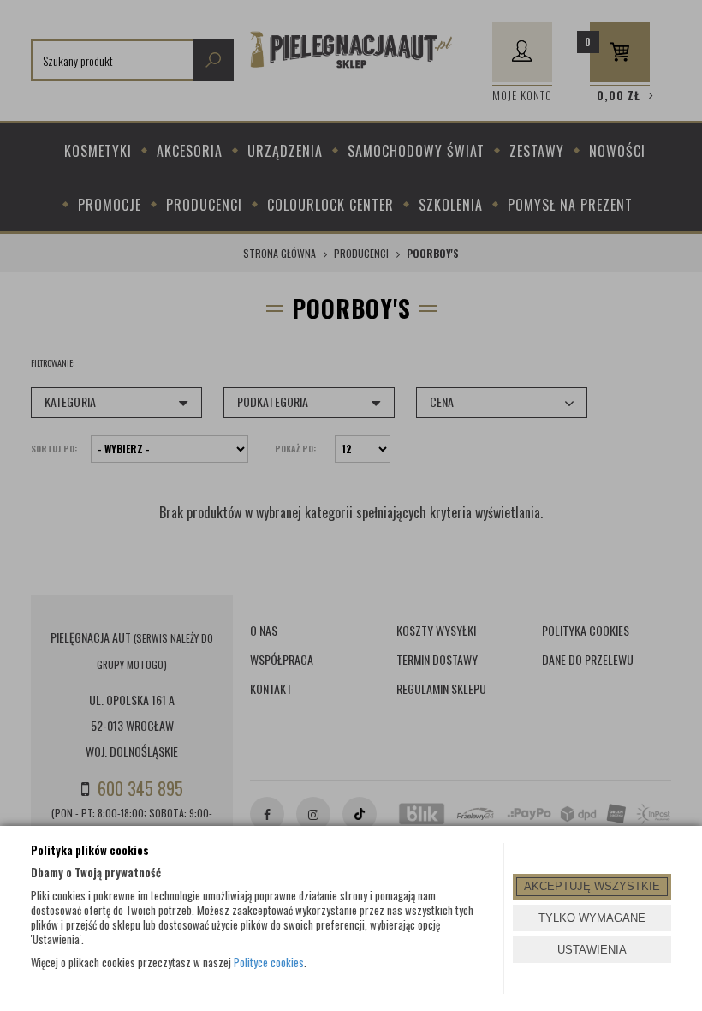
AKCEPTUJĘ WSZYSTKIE (592, 886)
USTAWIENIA (592, 949)
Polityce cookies (269, 962)
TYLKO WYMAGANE (591, 918)
